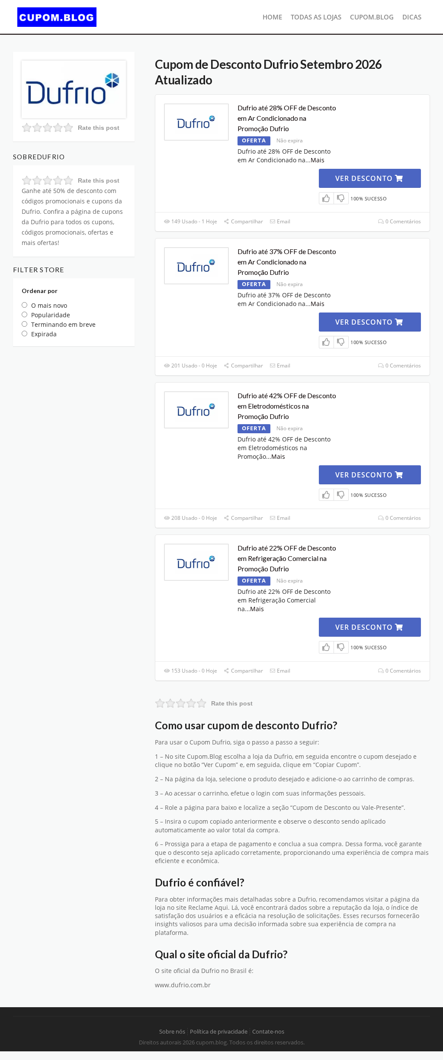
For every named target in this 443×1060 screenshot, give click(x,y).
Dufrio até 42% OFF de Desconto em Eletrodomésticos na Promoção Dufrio (287, 405)
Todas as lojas (316, 17)
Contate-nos (268, 1031)
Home (272, 17)
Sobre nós (172, 1031)
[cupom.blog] (56, 16)
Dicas (411, 17)
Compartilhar (246, 221)
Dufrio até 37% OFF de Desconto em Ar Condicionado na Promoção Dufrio (287, 261)
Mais (317, 160)
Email (283, 221)
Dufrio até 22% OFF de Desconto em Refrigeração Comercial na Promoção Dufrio (287, 558)
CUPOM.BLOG (372, 17)
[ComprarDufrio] (74, 88)
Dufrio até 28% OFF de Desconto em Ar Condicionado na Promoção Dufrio (287, 117)
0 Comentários (402, 221)
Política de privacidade (218, 1031)
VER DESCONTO (365, 178)
